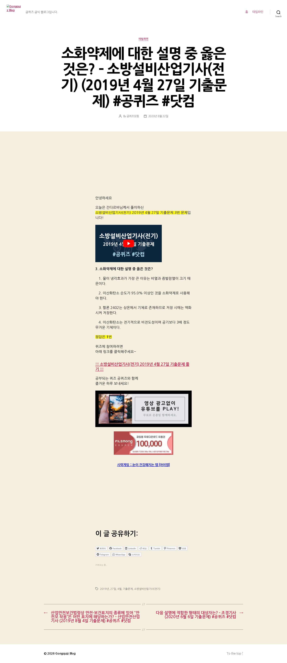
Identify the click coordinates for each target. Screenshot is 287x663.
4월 (119, 589)
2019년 (104, 589)
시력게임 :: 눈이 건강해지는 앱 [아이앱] (143, 465)
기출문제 (128, 589)
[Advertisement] (143, 168)
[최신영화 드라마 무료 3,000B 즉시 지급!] (143, 443)
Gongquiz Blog (65, 653)
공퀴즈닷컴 (133, 116)
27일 (113, 589)
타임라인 (257, 11)
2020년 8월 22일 (158, 116)
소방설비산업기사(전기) (147, 589)
